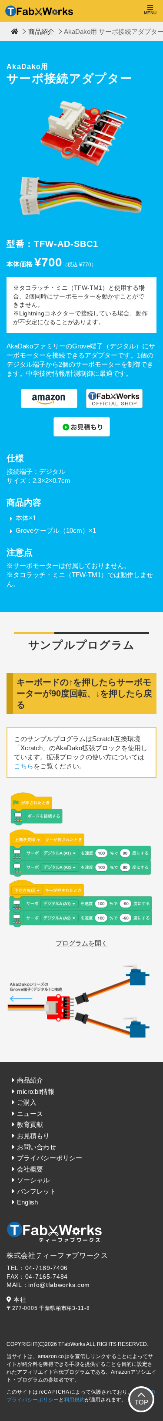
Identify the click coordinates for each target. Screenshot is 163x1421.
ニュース (30, 1113)
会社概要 (30, 1169)
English (27, 1202)
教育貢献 (30, 1124)
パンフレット (36, 1191)
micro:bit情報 (35, 1091)
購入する (49, 398)
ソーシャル (33, 1180)
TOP (141, 1402)
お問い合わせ (36, 1147)
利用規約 (74, 1400)
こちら (23, 766)
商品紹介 (41, 31)
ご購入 (27, 1102)
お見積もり (33, 1135)
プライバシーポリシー (49, 1158)
